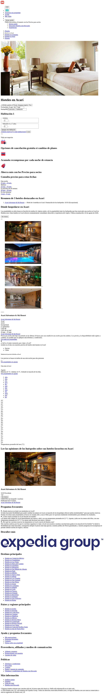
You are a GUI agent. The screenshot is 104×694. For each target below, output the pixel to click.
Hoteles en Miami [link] (10, 576)
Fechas (3, 107)
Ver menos (5, 216)
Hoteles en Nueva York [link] (12, 575)
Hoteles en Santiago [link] (11, 596)
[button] (52, 532)
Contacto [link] (8, 641)
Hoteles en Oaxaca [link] (11, 591)
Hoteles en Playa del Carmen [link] (14, 564)
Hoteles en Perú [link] (10, 36)
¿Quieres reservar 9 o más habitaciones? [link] (13, 132)
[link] (26, 28)
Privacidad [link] (8, 665)
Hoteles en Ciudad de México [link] (14, 558)
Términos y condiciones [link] (12, 664)
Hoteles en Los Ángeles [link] (12, 578)
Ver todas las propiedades (9, 339)
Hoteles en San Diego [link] (12, 582)
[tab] (7, 348)
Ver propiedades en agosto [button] (9, 362)
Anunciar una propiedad (12, 13)
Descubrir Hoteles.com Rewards (19, 26)
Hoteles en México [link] (11, 618)
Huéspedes (4, 109)
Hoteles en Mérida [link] (11, 573)
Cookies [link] (7, 667)
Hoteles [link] (7, 31)
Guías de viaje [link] (9, 683)
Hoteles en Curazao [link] (11, 614)
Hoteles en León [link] (10, 589)
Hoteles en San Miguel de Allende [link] (16, 569)
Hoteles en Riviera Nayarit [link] (13, 623)
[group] (52, 409)
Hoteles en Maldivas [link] (11, 616)
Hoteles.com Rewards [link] (12, 685)
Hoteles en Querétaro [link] (11, 565)
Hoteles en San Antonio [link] (12, 580)
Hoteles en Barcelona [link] (12, 595)
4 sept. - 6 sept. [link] (5, 194)
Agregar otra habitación (8, 129)
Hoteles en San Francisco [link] (13, 598)
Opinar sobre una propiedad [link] (14, 643)
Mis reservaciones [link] (10, 637)
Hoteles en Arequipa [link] (11, 35)
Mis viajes (8, 16)
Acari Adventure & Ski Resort (14, 202)
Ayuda (7, 14)
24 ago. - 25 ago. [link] (6, 187)
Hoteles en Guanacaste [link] (12, 621)
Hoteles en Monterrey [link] (12, 567)
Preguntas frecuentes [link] (11, 639)
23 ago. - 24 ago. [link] (6, 183)
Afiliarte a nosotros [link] (11, 651)
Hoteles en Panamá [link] (11, 610)
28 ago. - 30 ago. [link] (6, 190)
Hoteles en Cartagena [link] (12, 586)
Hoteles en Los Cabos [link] (12, 625)
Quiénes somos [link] (10, 680)
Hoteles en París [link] (10, 571)
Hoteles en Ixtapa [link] (10, 584)
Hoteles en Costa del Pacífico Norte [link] (16, 627)
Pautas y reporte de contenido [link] (14, 669)
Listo (28, 132)
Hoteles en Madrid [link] (11, 587)
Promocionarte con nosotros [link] (14, 653)
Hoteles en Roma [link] (10, 600)
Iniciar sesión (10, 20)
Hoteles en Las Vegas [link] (12, 562)
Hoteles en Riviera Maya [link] (13, 620)
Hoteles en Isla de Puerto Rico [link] (14, 629)
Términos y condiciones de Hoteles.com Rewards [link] (21, 671)
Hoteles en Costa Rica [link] (12, 612)
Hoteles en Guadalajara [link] (12, 560)
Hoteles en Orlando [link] (11, 593)
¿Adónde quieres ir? (7, 105)
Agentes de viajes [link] (10, 655)
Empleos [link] (7, 681)
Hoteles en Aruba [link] (10, 609)
